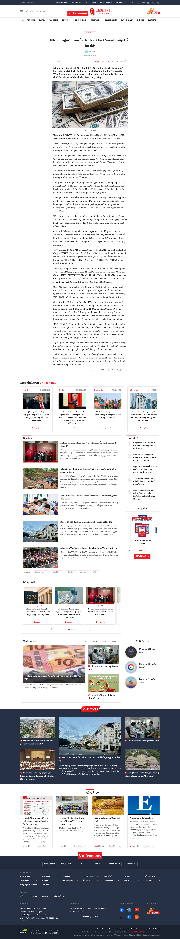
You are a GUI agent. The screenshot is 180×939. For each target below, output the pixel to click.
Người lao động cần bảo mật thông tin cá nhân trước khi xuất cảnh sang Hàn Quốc (144, 494)
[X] (138, 2)
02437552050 (78, 912)
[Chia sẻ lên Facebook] (108, 61)
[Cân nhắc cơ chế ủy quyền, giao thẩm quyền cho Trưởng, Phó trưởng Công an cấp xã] (37, 759)
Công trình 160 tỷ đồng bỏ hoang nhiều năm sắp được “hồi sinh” (142, 774)
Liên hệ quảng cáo (90, 917)
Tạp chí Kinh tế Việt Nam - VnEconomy (145, 932)
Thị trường (95, 20)
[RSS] (137, 917)
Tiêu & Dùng (76, 2)
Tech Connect (106, 2)
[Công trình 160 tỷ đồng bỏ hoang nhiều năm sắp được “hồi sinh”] (142, 759)
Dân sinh (152, 20)
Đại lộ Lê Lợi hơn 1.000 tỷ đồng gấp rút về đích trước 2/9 (36, 742)
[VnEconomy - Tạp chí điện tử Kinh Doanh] (90, 855)
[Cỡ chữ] (59, 61)
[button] (69, 629)
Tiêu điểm (31, 20)
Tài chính (53, 20)
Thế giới (140, 20)
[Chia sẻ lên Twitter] (112, 61)
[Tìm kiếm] (27, 11)
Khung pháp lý (38, 606)
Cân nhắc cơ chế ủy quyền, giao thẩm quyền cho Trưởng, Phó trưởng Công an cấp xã (37, 776)
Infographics (104, 641)
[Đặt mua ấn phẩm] (153, 11)
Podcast (95, 641)
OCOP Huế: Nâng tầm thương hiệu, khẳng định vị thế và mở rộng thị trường (108, 415)
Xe (86, 2)
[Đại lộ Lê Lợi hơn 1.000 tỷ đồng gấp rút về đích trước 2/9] (37, 727)
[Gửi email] (116, 61)
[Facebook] (133, 2)
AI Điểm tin (142, 641)
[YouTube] (148, 2)
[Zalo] (143, 2)
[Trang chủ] (23, 20)
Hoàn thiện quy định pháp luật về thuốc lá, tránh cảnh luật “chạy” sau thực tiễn (38, 612)
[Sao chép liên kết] (121, 61)
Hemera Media (56, 931)
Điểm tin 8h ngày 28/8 (147, 681)
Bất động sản (127, 20)
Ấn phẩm (142, 508)
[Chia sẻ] (125, 61)
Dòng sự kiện (90, 792)
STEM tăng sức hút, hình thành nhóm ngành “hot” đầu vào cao (144, 481)
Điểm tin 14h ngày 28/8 (147, 650)
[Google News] (158, 2)
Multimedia (30, 641)
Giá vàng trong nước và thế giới (107, 819)
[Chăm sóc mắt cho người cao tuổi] (142, 727)
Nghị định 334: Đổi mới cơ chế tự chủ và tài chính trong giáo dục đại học (88, 497)
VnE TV (93, 2)
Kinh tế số (66, 20)
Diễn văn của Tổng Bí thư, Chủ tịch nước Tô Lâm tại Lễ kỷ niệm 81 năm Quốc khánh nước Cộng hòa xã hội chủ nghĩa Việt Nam (72, 417)
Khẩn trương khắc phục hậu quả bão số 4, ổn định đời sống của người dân (88, 470)
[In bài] (55, 61)
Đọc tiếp (27, 438)
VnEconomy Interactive (141, 818)
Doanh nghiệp (111, 20)
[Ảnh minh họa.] (90, 82)
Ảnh (22, 896)
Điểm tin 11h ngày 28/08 (147, 665)
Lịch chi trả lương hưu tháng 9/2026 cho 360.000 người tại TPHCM (145, 457)
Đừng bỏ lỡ (29, 582)
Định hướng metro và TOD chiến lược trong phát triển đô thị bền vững (35, 821)
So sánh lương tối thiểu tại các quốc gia (101, 696)
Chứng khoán (61, 2)
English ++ (120, 2)
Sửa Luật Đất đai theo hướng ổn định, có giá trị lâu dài (86, 522)
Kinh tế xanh (80, 20)
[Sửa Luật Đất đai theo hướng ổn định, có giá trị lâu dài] (90, 736)
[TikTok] (153, 2)
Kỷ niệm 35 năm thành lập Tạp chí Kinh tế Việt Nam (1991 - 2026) (71, 821)
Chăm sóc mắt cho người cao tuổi (103, 668)
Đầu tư (42, 20)
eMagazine (115, 641)
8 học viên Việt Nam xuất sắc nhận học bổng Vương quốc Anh (89, 548)
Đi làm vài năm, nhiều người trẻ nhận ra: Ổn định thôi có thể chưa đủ (88, 444)
